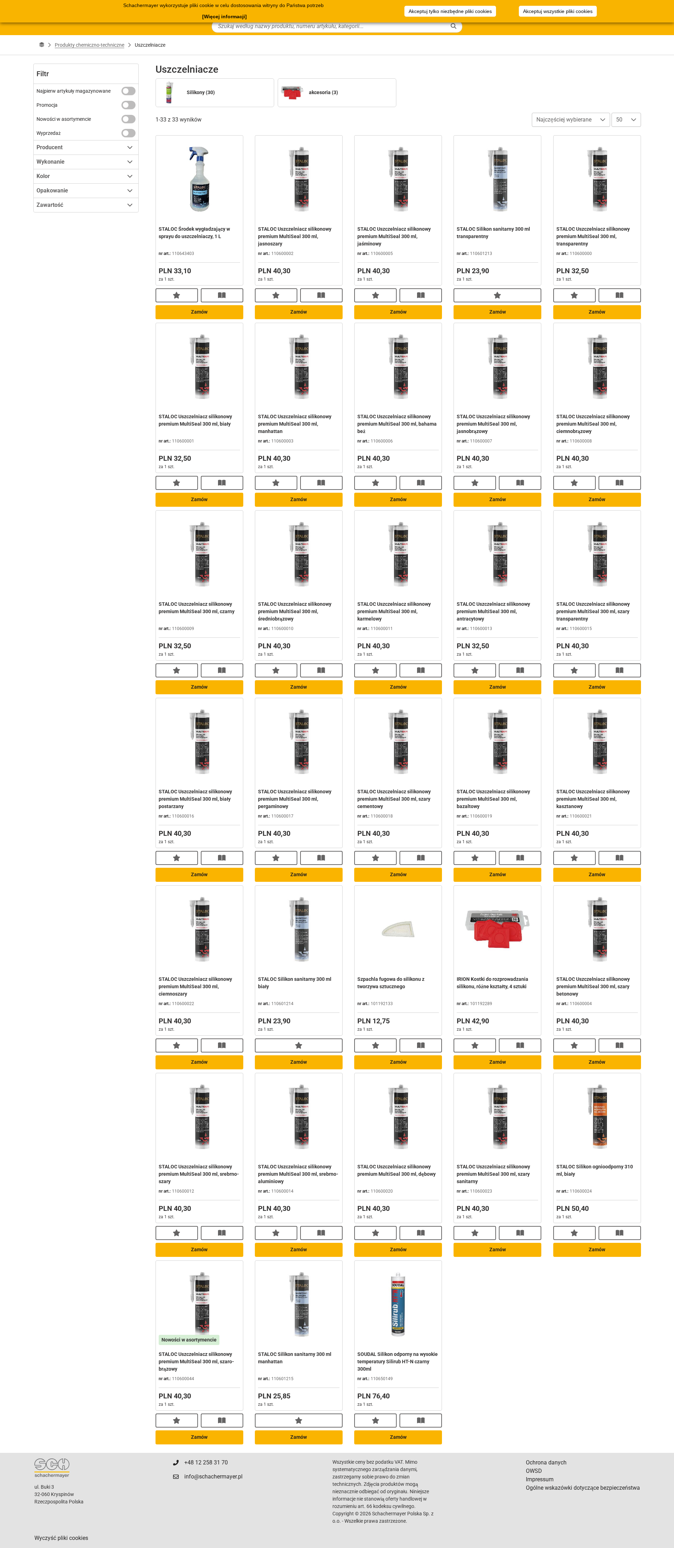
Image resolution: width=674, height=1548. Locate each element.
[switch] (128, 91)
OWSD (534, 1471)
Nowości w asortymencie (64, 119)
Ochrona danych (546, 1462)
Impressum (540, 1479)
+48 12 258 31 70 (206, 1462)
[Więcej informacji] (224, 16)
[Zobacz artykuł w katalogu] (222, 295)
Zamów (199, 312)
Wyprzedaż (49, 133)
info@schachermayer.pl (213, 1476)
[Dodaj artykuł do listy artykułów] (177, 295)
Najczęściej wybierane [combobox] (564, 119)
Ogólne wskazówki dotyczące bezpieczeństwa (583, 1487)
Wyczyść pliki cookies (61, 1538)
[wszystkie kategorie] (42, 45)
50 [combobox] (619, 119)
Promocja (47, 105)
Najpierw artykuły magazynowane (74, 91)
